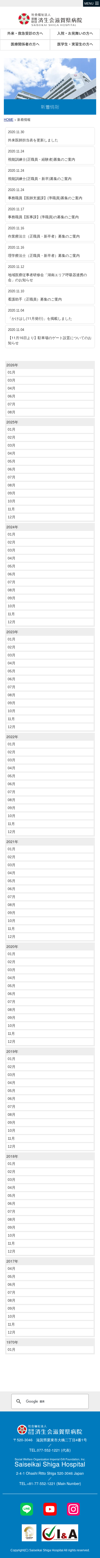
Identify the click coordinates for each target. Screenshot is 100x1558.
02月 (11, 437)
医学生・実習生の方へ (75, 44)
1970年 (12, 1342)
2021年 (12, 841)
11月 (11, 509)
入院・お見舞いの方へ (75, 33)
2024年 (12, 526)
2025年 (12, 421)
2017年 (12, 1261)
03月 (11, 380)
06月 (11, 396)
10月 (11, 501)
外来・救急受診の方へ (25, 33)
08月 (11, 412)
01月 (11, 372)
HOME (8, 119)
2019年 (12, 1051)
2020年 (12, 946)
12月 (11, 517)
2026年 (12, 364)
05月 (11, 461)
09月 (11, 493)
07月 (11, 404)
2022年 (12, 736)
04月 (11, 388)
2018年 (12, 1156)
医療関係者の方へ (25, 44)
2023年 (12, 631)
